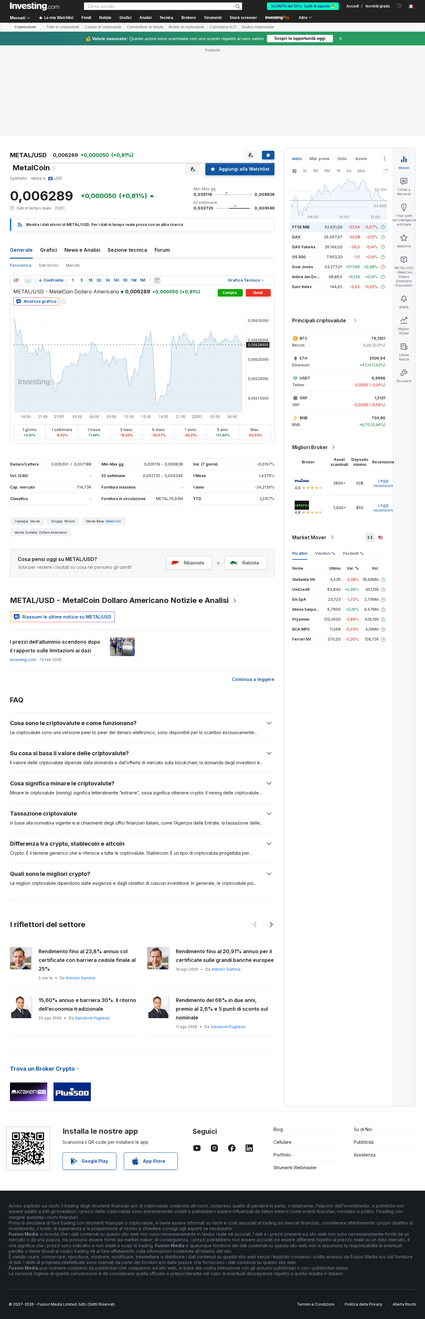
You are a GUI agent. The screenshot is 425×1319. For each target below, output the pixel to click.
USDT (305, 378)
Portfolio (282, 1154)
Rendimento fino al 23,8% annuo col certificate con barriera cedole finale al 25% (87, 960)
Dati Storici (48, 265)
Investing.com (23, 659)
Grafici (48, 250)
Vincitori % (325, 553)
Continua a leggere (253, 679)
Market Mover (309, 537)
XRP (303, 398)
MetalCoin (113, 521)
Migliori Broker (310, 447)
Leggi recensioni (383, 483)
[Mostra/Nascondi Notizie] (157, 280)
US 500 (299, 257)
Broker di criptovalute (186, 27)
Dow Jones (302, 266)
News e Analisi (82, 250)
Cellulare (282, 1142)
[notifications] (399, 6)
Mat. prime (319, 158)
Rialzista (250, 562)
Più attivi (299, 553)
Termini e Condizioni (315, 1304)
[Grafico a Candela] (16, 280)
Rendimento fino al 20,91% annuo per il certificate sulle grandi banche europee (225, 955)
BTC (303, 338)
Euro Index (302, 286)
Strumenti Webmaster (295, 1167)
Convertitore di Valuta (145, 27)
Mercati (73, 265)
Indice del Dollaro (308, 276)
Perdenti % (353, 553)
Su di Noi (363, 1129)
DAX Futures (303, 247)
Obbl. (342, 158)
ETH (303, 358)
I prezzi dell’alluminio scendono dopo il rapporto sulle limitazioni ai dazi (55, 646)
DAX (296, 237)
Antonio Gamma (80, 978)
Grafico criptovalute (257, 27)
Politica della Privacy (363, 1304)
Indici (297, 158)
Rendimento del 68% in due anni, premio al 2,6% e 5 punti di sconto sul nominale (222, 1009)
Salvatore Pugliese (92, 1018)
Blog (278, 1129)
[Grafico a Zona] (28, 280)
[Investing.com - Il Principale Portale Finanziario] (34, 6)
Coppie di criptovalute (103, 27)
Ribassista (194, 562)
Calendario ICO (223, 27)
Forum (162, 250)
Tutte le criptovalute (62, 27)
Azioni (361, 158)
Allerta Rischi (404, 1304)
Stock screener (243, 18)
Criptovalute (25, 27)
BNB (303, 418)
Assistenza (365, 1154)
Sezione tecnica (127, 250)
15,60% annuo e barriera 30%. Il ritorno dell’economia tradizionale (87, 1004)
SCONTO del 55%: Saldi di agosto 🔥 (303, 6)
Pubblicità (364, 1142)
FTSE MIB (301, 227)
